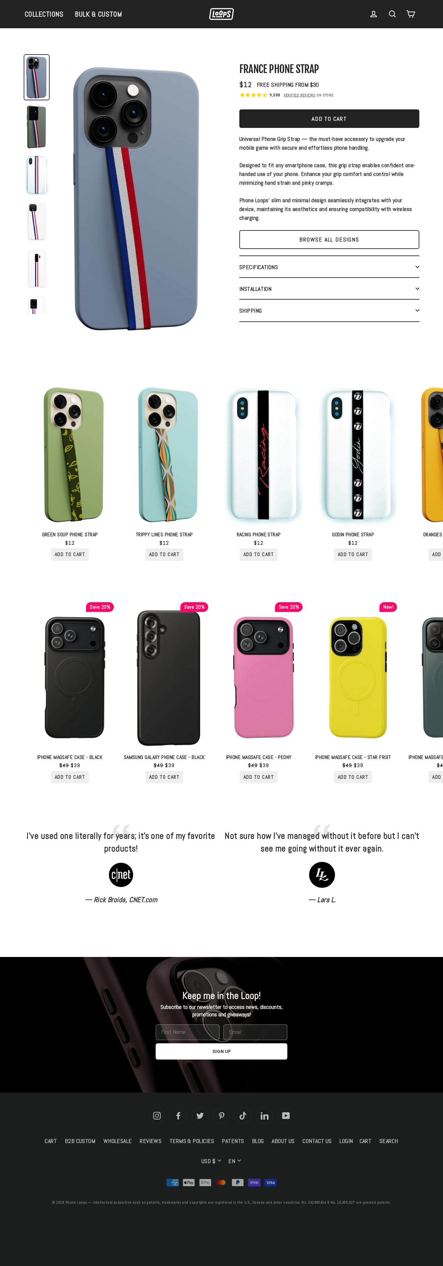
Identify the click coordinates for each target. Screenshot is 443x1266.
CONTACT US (317, 1141)
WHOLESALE (117, 1141)
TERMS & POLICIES (192, 1141)
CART (51, 1141)
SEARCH (388, 1141)
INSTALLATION (255, 288)
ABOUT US (283, 1141)
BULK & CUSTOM (98, 14)
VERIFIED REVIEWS (300, 95)
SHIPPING (250, 310)
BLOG (258, 1141)
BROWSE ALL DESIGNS (329, 239)
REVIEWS (151, 1141)
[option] (137, 200)
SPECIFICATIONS (258, 267)
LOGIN (346, 1141)
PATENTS (233, 1141)
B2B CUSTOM (80, 1141)
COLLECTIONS (44, 14)
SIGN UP (221, 1051)
